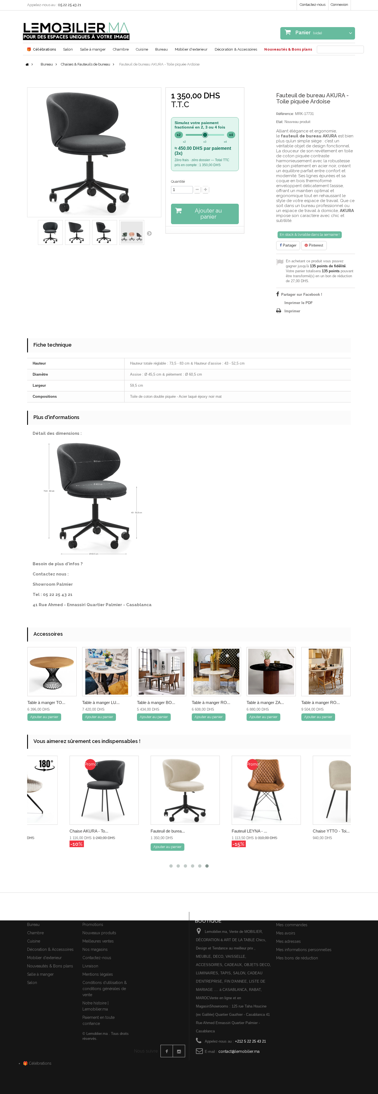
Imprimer (292, 311)
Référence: (285, 114)
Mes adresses (288, 941)
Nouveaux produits (99, 933)
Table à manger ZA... (265, 702)
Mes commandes (291, 925)
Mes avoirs (285, 933)
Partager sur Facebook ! (301, 294)
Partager (289, 245)
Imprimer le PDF (298, 303)
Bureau (161, 49)
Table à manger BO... (156, 702)
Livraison (90, 966)
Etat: (279, 122)
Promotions (92, 924)
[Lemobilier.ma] (76, 27)
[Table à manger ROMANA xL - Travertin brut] (326, 671)
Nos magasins (95, 949)
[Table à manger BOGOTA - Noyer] (161, 671)
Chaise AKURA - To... (48, 831)
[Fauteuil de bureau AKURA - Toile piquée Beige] (144, 790)
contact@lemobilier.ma (239, 1051)
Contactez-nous (312, 4)
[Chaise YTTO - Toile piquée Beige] (306, 790)
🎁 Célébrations (37, 1063)
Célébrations (41, 49)
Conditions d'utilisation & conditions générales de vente (104, 988)
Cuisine (142, 49)
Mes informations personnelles (304, 950)
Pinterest (315, 245)
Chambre (121, 49)
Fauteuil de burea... (127, 831)
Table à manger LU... (101, 702)
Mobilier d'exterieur (191, 49)
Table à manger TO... (46, 702)
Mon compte (289, 915)
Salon (68, 49)
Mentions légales (97, 974)
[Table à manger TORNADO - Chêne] (52, 671)
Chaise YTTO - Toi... (290, 831)
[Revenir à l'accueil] (27, 64)
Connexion (339, 4)
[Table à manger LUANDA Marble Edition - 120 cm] (106, 671)
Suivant (149, 233)
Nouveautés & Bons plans (288, 49)
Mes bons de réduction (297, 958)
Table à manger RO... (211, 702)
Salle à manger (93, 49)
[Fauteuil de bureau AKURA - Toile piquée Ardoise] (50, 232)
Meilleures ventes (98, 941)
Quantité (178, 181)
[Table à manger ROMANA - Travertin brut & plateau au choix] (216, 671)
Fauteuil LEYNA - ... (208, 831)
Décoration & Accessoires (236, 49)
